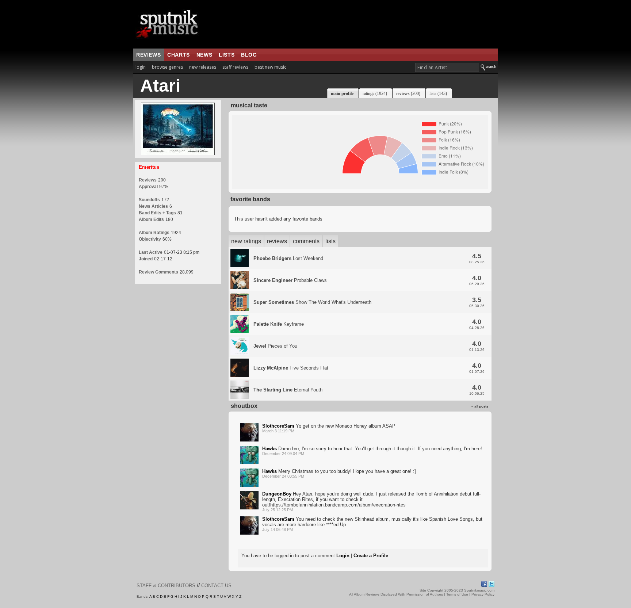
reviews (148, 55)
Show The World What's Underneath (312, 302)
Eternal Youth (287, 390)
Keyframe (278, 324)
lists (226, 55)
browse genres (167, 67)
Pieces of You (275, 346)
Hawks (269, 448)
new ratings (246, 241)
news (204, 55)
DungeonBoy (276, 494)
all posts (481, 406)
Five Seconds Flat (290, 368)
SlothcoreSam (278, 426)
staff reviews (235, 67)
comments (306, 241)
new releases (202, 67)
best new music (270, 67)
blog (249, 55)
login (140, 67)
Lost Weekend (288, 258)
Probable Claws (290, 280)
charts (178, 55)
